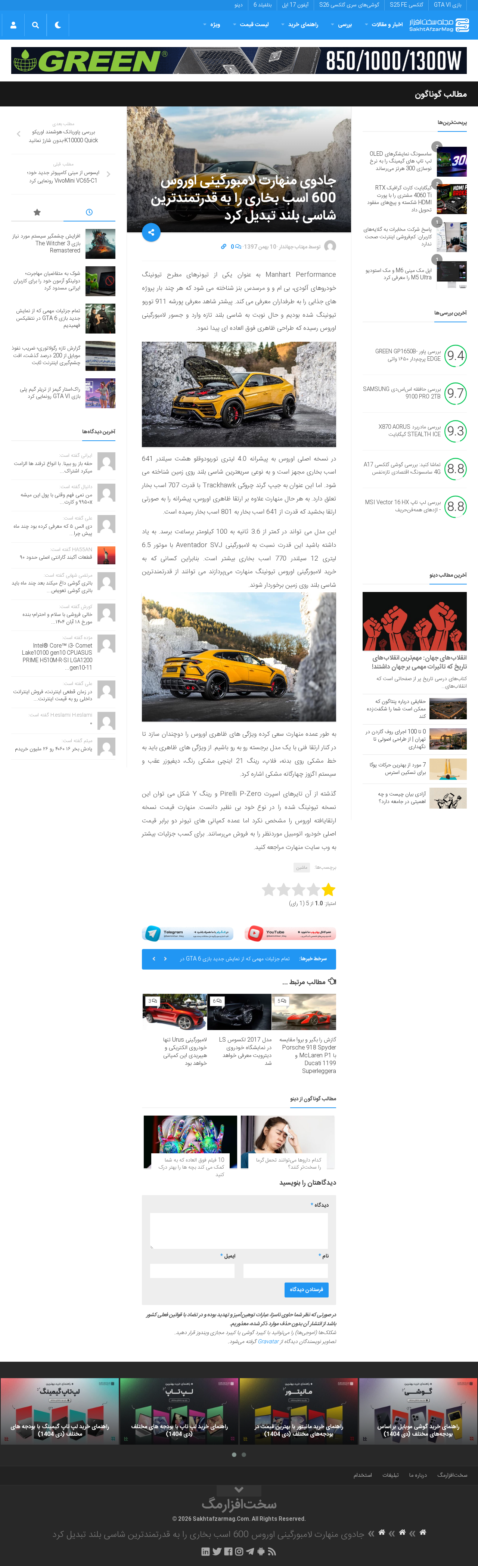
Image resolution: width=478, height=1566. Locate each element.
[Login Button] (13, 25)
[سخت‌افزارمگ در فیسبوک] (228, 1551)
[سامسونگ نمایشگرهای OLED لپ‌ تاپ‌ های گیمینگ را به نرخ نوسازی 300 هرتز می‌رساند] (452, 162)
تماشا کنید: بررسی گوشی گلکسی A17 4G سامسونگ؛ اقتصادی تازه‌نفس (402, 469)
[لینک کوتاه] (223, 247)
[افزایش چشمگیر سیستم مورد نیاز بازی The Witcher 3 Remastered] (100, 244)
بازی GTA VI (447, 5)
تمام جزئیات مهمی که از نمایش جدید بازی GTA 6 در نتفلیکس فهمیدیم (235, 962)
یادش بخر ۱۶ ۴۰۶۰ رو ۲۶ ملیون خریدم (53, 749)
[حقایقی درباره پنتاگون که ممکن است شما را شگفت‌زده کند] (448, 708)
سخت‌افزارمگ (452, 1475)
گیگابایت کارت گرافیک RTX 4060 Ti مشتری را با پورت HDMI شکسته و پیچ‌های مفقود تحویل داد (399, 199)
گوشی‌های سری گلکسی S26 (349, 5)
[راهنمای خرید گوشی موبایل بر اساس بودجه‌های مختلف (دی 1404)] (418, 1411)
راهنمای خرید (303, 25)
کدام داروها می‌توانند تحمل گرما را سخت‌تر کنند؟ (288, 1164)
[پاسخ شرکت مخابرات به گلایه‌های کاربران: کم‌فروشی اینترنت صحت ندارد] (452, 237)
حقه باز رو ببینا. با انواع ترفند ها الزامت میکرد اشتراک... (53, 467)
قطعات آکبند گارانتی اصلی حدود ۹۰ (56, 557)
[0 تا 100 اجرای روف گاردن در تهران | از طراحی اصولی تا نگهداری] (448, 738)
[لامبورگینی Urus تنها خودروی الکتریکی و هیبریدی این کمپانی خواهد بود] (175, 1012)
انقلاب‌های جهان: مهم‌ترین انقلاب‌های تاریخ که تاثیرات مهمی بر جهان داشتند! (419, 662)
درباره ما (418, 1475)
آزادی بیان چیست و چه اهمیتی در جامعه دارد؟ (402, 798)
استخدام (363, 1475)
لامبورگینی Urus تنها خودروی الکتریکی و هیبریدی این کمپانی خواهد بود (185, 1051)
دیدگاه (320, 1205)
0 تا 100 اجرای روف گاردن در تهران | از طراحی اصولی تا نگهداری (396, 739)
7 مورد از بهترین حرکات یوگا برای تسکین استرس (398, 769)
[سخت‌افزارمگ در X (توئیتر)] (216, 1551)
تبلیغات (390, 1475)
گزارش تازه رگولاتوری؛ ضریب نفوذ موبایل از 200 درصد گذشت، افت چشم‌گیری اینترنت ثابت (46, 356)
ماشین (301, 867)
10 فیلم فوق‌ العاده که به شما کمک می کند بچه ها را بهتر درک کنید (191, 1167)
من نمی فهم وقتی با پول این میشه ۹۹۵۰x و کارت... (56, 499)
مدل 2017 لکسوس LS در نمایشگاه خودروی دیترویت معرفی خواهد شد (245, 1051)
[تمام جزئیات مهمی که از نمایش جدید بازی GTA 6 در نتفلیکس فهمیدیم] (100, 319)
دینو (239, 5)
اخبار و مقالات (387, 25)
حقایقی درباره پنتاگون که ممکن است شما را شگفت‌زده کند (396, 709)
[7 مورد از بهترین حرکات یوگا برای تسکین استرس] (448, 769)
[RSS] (272, 1551)
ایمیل (227, 1256)
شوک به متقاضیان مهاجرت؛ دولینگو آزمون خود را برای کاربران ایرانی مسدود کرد (46, 281)
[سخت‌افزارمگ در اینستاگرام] (239, 1551)
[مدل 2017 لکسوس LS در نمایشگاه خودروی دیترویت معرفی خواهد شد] (239, 1012)
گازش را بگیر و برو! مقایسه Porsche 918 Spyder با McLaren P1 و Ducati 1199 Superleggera (307, 1055)
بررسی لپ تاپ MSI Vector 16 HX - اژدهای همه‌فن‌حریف (403, 507)
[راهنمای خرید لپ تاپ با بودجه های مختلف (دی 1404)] (179, 1411)
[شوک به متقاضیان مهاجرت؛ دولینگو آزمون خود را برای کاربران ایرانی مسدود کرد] (100, 281)
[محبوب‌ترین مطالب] (37, 213)
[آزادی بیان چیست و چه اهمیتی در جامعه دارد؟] (448, 798)
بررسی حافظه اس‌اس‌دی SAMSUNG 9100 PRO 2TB (402, 393)
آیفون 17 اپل (295, 5)
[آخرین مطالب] (89, 213)
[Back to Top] (239, 1491)
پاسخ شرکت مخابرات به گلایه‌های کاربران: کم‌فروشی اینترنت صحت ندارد (397, 237)
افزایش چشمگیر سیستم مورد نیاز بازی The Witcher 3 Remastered (46, 243)
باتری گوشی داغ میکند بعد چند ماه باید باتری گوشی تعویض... (52, 587)
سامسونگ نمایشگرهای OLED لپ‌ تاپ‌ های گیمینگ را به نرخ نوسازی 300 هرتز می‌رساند (401, 161)
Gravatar (268, 1341)
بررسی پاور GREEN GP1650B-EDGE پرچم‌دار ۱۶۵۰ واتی (408, 356)
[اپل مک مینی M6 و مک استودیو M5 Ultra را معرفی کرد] (452, 274)
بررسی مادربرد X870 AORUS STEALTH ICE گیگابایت (410, 431)
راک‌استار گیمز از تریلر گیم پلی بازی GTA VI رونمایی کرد (50, 393)
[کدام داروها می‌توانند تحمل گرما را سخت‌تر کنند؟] (287, 1142)
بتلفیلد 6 (262, 5)
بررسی (345, 25)
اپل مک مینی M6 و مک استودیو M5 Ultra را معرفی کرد (399, 274)
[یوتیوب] (290, 933)
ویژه (215, 25)
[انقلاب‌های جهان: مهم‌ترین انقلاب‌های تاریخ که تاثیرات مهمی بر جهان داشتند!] (415, 621)
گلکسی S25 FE (406, 5)
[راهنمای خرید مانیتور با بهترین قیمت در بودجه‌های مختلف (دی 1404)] (299, 1411)
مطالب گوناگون (441, 94)
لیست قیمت (254, 25)
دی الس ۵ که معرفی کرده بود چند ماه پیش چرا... (52, 530)
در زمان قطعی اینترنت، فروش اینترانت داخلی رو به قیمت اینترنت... (52, 696)
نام (324, 1256)
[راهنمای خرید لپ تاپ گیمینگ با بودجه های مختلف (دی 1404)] (60, 1411)
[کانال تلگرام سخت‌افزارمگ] (250, 1551)
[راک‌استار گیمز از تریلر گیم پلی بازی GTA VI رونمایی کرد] (100, 393)
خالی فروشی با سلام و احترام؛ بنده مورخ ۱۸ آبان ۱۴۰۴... (57, 618)
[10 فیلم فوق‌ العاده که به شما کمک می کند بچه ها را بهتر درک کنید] (190, 1142)
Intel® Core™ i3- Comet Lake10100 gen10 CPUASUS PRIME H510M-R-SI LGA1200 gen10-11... (57, 657)
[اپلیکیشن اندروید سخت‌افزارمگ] (261, 1551)
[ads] (239, 60)
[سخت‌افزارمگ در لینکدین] (205, 1551)
